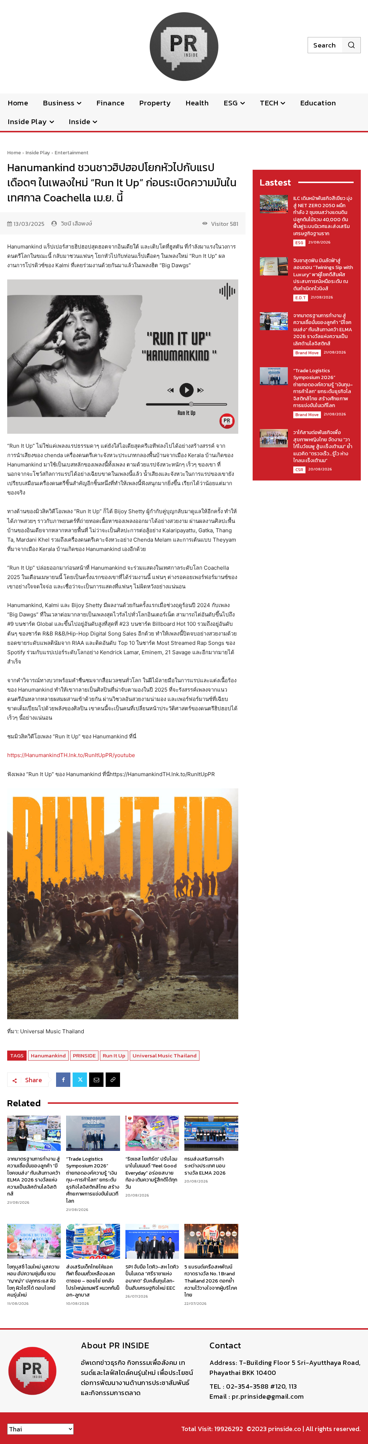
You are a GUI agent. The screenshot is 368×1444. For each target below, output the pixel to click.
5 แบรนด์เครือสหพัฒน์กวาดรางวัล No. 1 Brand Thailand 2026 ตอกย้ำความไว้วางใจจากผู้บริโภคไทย (210, 1281)
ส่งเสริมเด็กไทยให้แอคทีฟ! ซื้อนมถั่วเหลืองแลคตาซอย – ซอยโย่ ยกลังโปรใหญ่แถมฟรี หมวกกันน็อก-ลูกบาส (92, 1281)
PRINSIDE (84, 1055)
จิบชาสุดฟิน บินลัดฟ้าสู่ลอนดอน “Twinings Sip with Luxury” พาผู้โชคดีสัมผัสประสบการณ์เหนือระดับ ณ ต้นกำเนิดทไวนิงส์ (323, 274)
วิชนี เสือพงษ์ (76, 223)
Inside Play (38, 152)
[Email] (96, 1079)
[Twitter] (80, 1079)
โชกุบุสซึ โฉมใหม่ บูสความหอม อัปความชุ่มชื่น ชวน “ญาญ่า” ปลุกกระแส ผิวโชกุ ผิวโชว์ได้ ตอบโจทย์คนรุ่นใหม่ (33, 1281)
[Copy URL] (113, 1079)
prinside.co (284, 1429)
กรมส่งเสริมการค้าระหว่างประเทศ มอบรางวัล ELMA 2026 (205, 1166)
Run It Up (114, 1055)
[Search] (351, 45)
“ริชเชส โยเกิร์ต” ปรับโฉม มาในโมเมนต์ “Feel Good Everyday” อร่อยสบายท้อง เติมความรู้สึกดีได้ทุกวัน (151, 1173)
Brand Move (307, 353)
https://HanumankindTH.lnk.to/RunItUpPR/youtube (71, 755)
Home (14, 152)
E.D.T (300, 298)
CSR (299, 469)
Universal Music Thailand (165, 1055)
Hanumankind (48, 1055)
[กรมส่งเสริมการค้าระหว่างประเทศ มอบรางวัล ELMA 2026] (211, 1133)
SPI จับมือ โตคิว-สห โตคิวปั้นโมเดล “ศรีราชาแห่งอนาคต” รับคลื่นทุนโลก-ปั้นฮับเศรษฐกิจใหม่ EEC (152, 1277)
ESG (299, 243)
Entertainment (71, 152)
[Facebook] (63, 1079)
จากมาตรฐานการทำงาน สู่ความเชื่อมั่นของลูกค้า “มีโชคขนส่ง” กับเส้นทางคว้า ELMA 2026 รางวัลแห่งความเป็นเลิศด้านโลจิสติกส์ (33, 1176)
